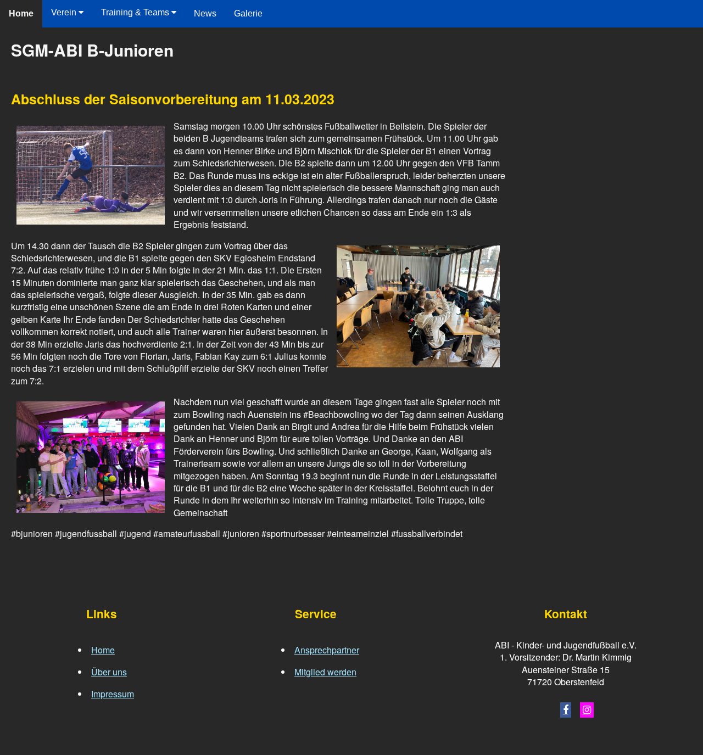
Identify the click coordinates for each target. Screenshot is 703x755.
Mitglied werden (325, 671)
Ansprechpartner (326, 650)
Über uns (109, 671)
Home (21, 13)
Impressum (112, 693)
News (205, 13)
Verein (65, 12)
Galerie (248, 13)
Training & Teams (136, 12)
